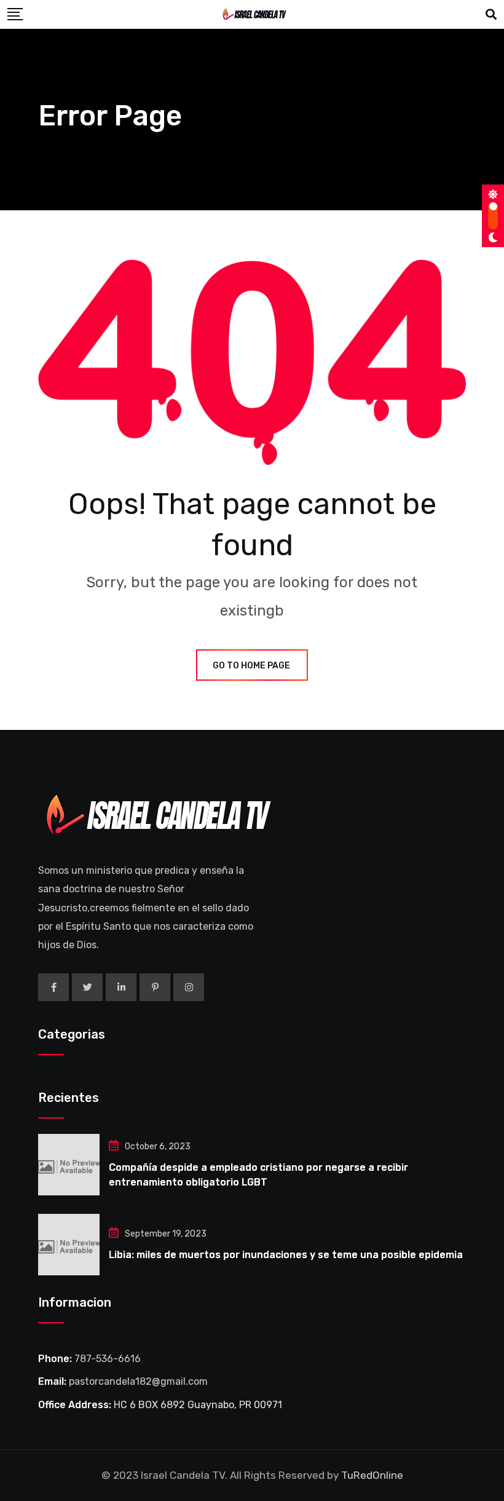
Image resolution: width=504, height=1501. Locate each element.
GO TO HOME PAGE (251, 665)
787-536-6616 (107, 1358)
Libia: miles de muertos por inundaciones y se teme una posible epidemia (286, 1255)
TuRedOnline (372, 1475)
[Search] (491, 15)
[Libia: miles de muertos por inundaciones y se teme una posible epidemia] (69, 1244)
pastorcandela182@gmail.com (138, 1381)
